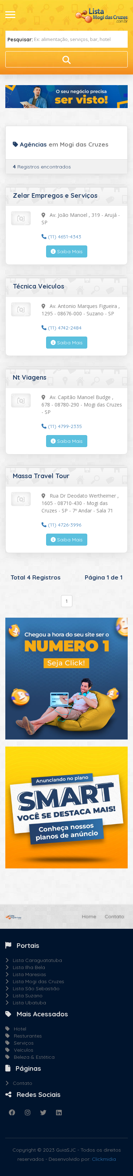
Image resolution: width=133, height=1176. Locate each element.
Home (89, 916)
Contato (114, 916)
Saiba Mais (69, 251)
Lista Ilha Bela (27, 967)
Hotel (18, 1029)
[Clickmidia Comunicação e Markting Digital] (66, 678)
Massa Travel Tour (41, 476)
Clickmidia (104, 1159)
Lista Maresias (27, 974)
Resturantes (26, 1036)
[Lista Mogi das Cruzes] (101, 15)
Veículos (21, 1050)
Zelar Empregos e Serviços (55, 195)
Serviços (22, 1043)
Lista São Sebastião (34, 988)
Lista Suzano (26, 995)
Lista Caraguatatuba (35, 960)
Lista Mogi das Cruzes (36, 981)
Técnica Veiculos (38, 286)
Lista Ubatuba (27, 1002)
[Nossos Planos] (66, 807)
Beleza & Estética (32, 1057)
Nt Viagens (29, 377)
